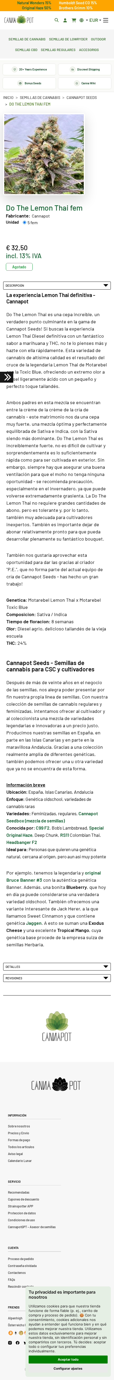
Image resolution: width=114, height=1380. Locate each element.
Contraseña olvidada (22, 1265)
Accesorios (89, 49)
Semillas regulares (58, 49)
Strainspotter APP (20, 1206)
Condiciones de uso (21, 1220)
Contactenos (17, 1272)
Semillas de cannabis (27, 38)
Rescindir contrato (21, 1286)
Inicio (8, 97)
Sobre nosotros (19, 1126)
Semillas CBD (26, 49)
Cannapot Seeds (82, 97)
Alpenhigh (15, 1318)
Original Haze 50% (36, 8)
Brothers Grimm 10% (76, 8)
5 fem (33, 222)
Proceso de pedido (21, 1258)
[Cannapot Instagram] (10, 1343)
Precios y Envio (18, 1133)
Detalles (13, 966)
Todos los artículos (21, 1146)
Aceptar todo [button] (68, 1359)
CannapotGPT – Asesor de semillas (32, 1226)
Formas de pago (19, 1139)
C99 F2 (43, 827)
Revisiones (14, 978)
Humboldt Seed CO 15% (78, 3)
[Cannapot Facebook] (17, 1343)
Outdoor (98, 38)
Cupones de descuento (23, 1199)
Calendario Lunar (20, 1160)
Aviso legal (15, 1153)
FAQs (11, 1279)
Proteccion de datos (22, 1213)
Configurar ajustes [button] (68, 1368)
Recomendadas (18, 1192)
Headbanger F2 (21, 842)
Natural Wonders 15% (34, 3)
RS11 (64, 835)
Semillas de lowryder (68, 38)
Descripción (15, 285)
